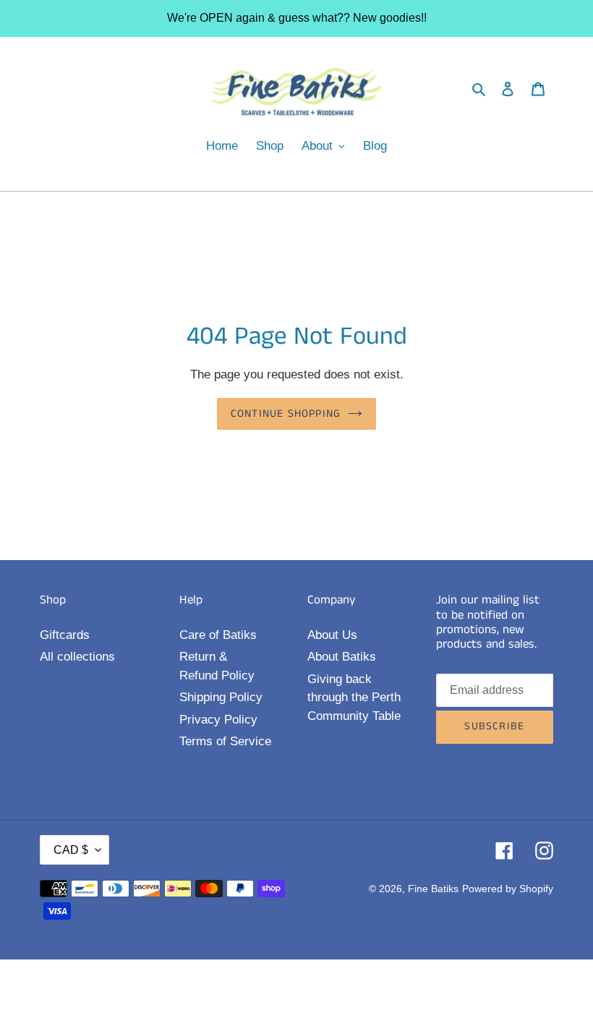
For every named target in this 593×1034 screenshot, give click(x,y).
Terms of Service (225, 741)
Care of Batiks (218, 635)
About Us (332, 635)
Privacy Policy (218, 719)
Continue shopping (286, 413)
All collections (77, 657)
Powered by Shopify (507, 888)
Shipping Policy (221, 697)
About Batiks (341, 657)
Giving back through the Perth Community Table (354, 697)
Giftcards (65, 635)
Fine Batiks (433, 888)
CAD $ (71, 850)
